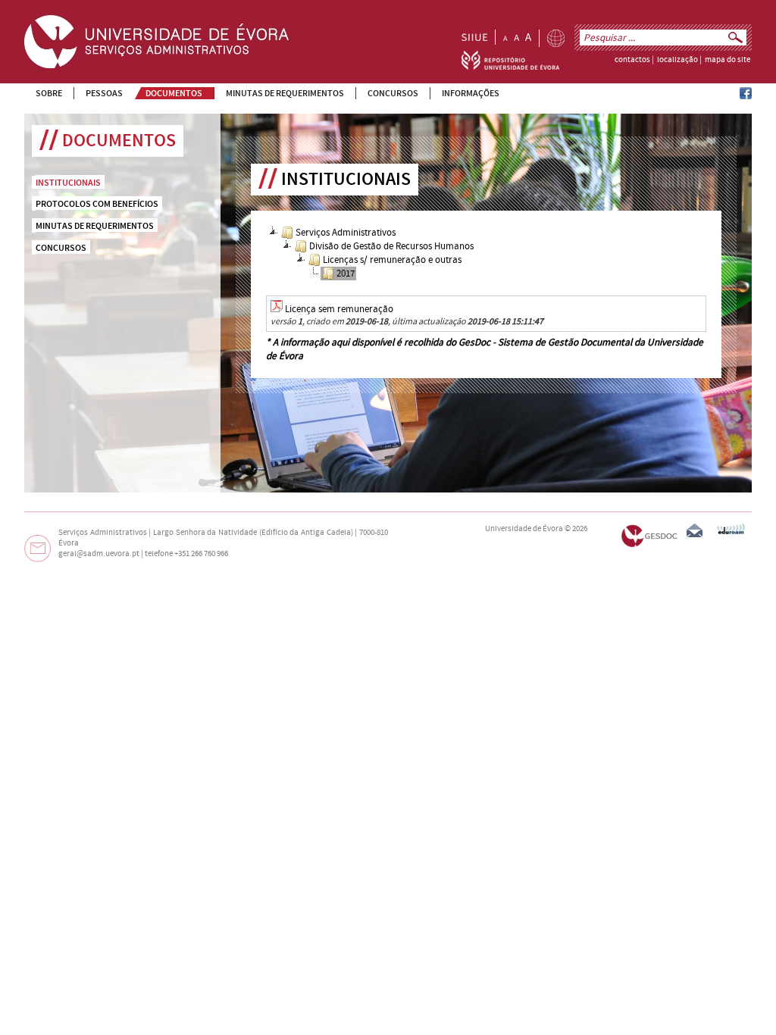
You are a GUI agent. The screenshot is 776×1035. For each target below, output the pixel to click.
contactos (632, 60)
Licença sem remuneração (339, 309)
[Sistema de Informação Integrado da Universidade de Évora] (474, 37)
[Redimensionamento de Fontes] (517, 37)
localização (677, 60)
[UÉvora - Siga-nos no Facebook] (746, 96)
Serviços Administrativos (346, 232)
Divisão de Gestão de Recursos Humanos (391, 246)
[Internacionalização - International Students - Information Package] (556, 38)
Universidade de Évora (524, 529)
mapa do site (727, 60)
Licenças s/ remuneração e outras (392, 260)
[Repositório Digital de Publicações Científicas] (510, 66)
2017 (345, 273)
